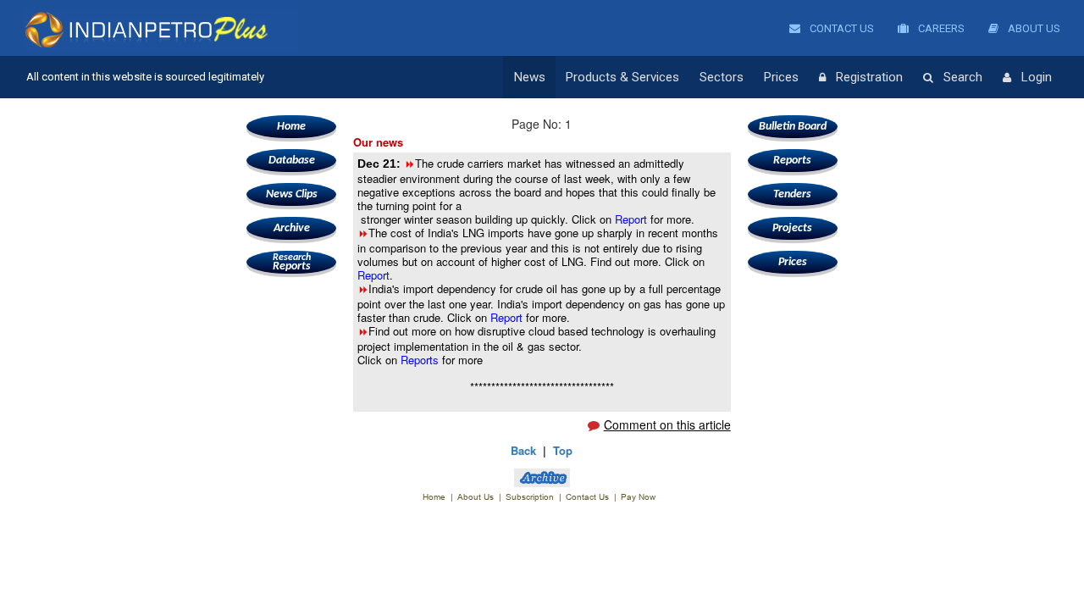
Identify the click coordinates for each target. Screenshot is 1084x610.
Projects (792, 228)
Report (632, 219)
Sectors (722, 77)
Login (1036, 77)
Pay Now (638, 496)
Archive (292, 228)
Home (291, 126)
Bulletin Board (793, 126)
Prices (781, 77)
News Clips (292, 194)
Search (962, 77)
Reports (292, 262)
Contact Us (840, 28)
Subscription (530, 496)
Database (291, 160)
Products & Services (622, 77)
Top (562, 450)
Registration (869, 77)
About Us (1032, 28)
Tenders (792, 194)
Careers (940, 28)
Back (523, 450)
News (529, 77)
